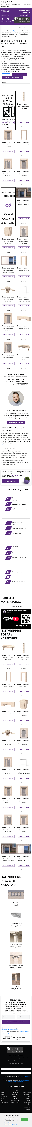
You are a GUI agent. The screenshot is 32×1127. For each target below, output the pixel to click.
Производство (4, 1102)
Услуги (3, 1100)
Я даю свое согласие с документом (14, 1028)
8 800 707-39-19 (5, 11)
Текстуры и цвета (20, 75)
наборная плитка (17, 31)
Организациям (19, 4)
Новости (29, 1100)
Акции (13, 4)
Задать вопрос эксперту (16, 423)
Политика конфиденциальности (15, 1060)
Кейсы (15, 1104)
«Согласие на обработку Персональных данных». (14, 1028)
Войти (2, 21)
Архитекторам (28, 4)
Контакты (3, 1106)
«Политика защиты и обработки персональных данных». (15, 1032)
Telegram (27, 10)
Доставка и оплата (8, 5)
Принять (24, 1120)
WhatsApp (22, 10)
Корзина (8, 21)
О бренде (3, 5)
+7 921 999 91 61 (5, 15)
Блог (30, 1106)
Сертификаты (27, 1107)
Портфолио (4, 1104)
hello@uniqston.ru (25, 15)
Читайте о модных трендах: (13, 78)
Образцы (28, 1109)
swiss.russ (6, 75)
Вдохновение (27, 1094)
